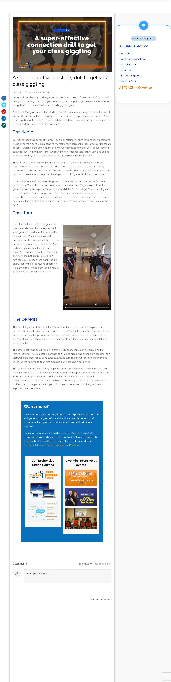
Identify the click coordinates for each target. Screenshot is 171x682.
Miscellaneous (127, 64)
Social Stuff (125, 70)
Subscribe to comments (103, 599)
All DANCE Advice (133, 46)
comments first (102, 563)
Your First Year (127, 81)
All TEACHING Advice (135, 87)
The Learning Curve (131, 75)
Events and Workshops (132, 59)
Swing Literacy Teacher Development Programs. (54, 445)
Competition (126, 53)
